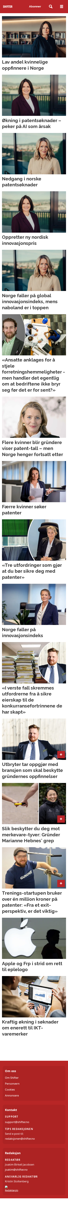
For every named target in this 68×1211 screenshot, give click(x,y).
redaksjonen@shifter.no (20, 1138)
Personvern (12, 1083)
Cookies (10, 1089)
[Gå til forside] (7, 6)
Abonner (35, 6)
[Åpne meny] (61, 6)
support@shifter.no (17, 1122)
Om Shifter (12, 1078)
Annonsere (12, 1095)
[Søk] (50, 6)
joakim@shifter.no (16, 1169)
